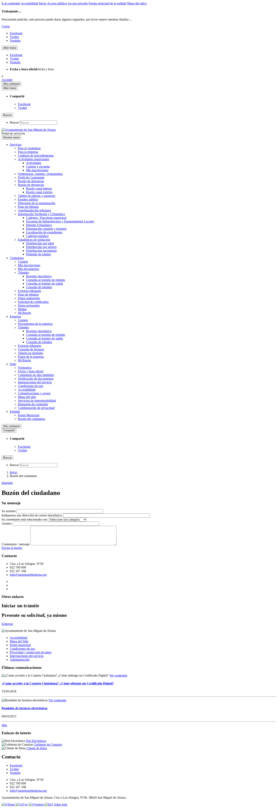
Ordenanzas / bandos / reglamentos (40, 174)
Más (4, 725)
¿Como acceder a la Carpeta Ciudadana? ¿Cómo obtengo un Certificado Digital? (58, 683)
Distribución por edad (40, 243)
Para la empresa (28, 152)
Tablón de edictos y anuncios (36, 195)
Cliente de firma (36, 748)
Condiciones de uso (30, 386)
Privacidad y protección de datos (30, 652)
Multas (22, 309)
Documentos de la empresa (35, 323)
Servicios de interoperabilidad (37, 400)
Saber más (60, 804)
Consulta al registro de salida (44, 283)
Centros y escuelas (38, 166)
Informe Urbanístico (39, 225)
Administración (20, 659)
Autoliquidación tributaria (34, 210)
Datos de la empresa (31, 356)
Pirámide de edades (38, 254)
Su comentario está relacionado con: (25, 519)
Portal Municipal (28, 415)
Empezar (7, 624)
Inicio (42, 3)
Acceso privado (78, 3)
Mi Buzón (24, 313)
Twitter (22, 108)
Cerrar (6, 26)
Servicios (16, 144)
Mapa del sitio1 (137, 3)
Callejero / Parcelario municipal (46, 217)
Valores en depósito (30, 353)
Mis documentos (28, 269)
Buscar (14, 122)
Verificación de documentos (36, 378)
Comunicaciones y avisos (34, 393)
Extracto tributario (29, 291)
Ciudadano (17, 258)
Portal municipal (20, 645)
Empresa (15, 316)
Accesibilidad (29, 3)
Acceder (7, 79)
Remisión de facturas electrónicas (24, 708)
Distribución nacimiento (41, 250)
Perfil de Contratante (31, 177)
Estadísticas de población (34, 239)
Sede (13, 364)
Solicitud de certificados (33, 302)
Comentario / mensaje (16, 544)
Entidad (15, 411)
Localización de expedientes (44, 232)
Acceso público (57, 3)
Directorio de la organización (36, 203)
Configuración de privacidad (36, 408)
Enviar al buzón (12, 548)
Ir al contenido (11, 3)
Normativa (25, 367)
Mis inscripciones (37, 170)
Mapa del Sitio (19, 641)
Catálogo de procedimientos (36, 155)
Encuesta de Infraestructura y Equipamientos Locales (60, 221)
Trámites (23, 272)
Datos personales (29, 305)
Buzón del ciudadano (31, 419)
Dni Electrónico (36, 741)
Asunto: (7, 523)
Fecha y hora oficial (30, 371)
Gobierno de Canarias (48, 744)
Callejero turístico (37, 236)
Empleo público (28, 199)
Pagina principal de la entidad (107, 3)
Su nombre (9, 511)
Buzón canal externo (39, 192)
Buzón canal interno (39, 188)
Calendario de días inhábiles (36, 375)
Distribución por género (41, 247)
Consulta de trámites (39, 287)
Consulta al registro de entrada (45, 280)
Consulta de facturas (31, 349)
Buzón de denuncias (31, 181)
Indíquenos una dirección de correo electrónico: (32, 515)
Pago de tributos (28, 206)
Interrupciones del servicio (35, 382)
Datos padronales (29, 298)
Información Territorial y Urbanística (41, 214)
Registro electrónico (39, 276)
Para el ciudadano (29, 148)
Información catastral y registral (46, 228)
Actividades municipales (33, 159)
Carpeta (23, 261)
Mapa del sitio (27, 397)
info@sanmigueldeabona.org (28, 574)
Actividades (33, 163)
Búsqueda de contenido (33, 404)
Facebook (24, 104)
